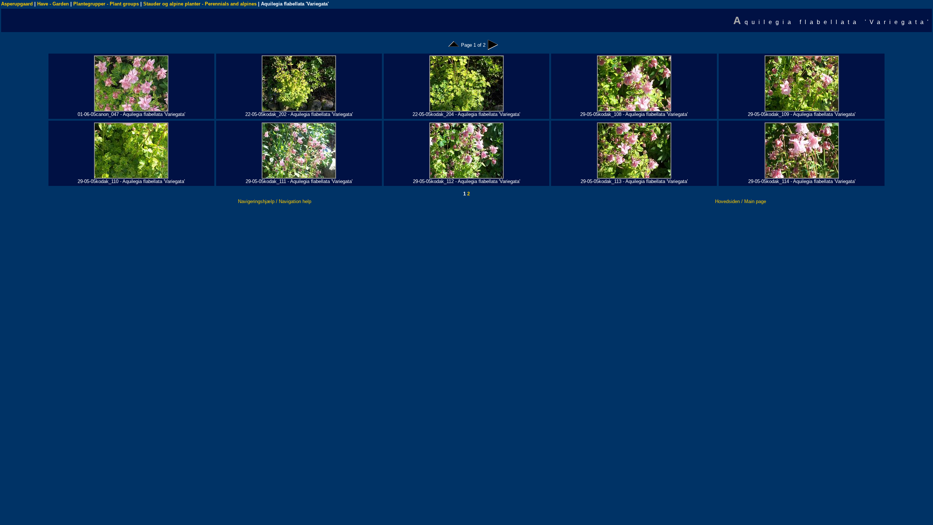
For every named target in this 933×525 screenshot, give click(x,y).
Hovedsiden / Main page (740, 201)
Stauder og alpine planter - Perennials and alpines (200, 4)
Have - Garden (53, 4)
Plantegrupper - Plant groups (106, 4)
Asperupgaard (17, 4)
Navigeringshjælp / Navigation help (274, 201)
